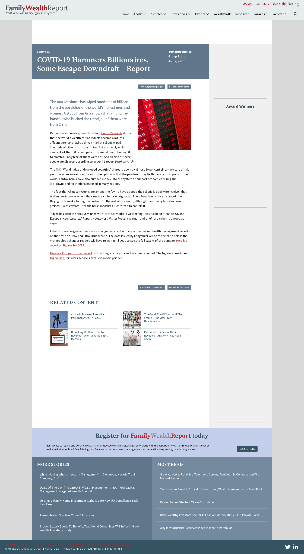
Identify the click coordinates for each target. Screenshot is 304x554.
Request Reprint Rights (179, 86)
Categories (179, 14)
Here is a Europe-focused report (71, 253)
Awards (260, 14)
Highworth (57, 258)
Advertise (38, 544)
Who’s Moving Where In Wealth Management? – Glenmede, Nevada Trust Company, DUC (87, 476)
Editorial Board (57, 544)
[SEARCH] (295, 14)
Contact (25, 544)
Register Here (247, 448)
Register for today (152, 436)
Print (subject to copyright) (151, 86)
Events (200, 14)
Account (280, 14)
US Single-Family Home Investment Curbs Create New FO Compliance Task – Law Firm (90, 502)
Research (242, 14)
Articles (157, 14)
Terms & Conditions (81, 544)
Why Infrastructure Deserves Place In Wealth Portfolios (196, 528)
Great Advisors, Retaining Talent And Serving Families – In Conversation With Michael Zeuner (210, 476)
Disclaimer (123, 544)
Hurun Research (111, 133)
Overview (10, 544)
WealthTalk (222, 14)
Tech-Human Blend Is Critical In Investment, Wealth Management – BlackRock (211, 489)
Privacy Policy (105, 544)
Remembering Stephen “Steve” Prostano (67, 515)
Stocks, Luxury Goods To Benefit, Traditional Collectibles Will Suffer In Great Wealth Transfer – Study (89, 528)
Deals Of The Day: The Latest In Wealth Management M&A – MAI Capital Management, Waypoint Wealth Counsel (87, 489)
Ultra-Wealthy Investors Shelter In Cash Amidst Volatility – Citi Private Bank (209, 515)
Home (124, 14)
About (138, 14)
